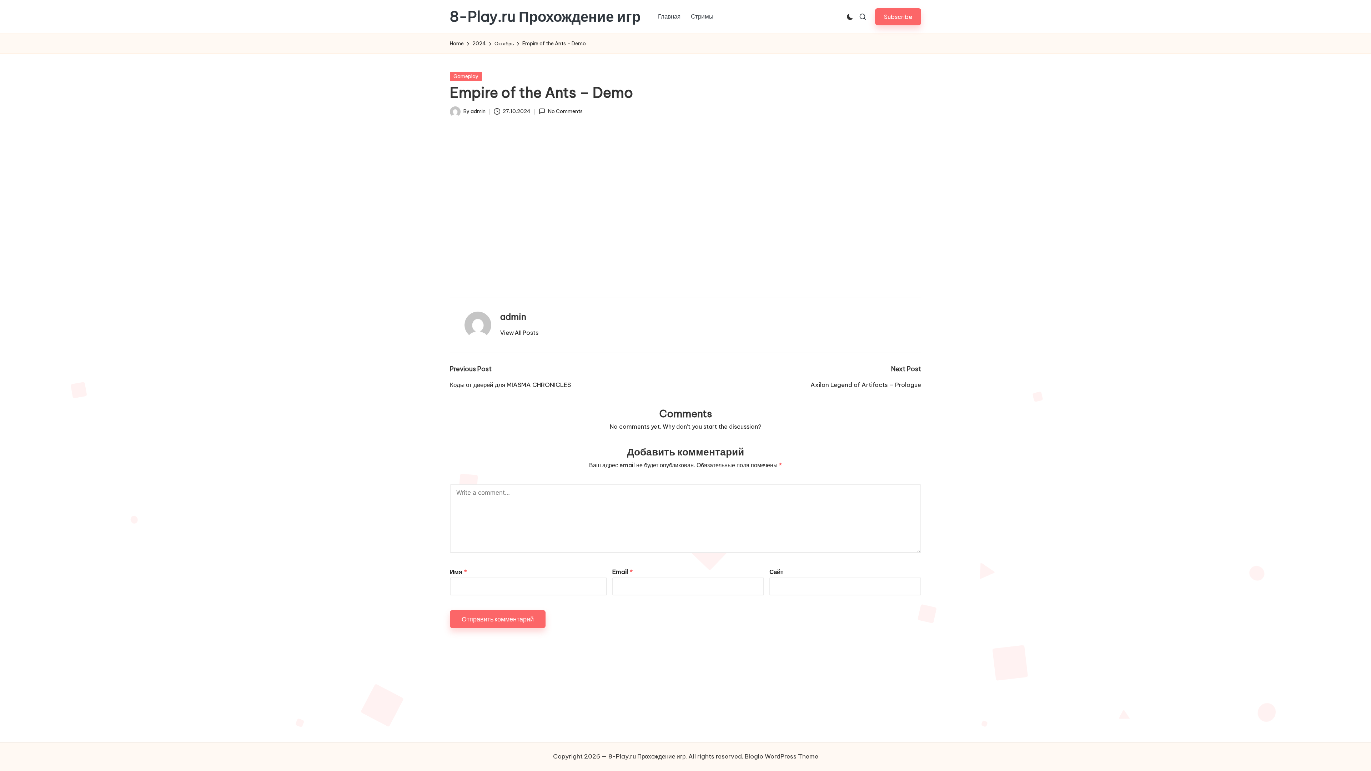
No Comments (565, 111)
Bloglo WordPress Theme (781, 756)
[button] (898, 16)
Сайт (776, 572)
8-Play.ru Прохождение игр (545, 17)
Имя (458, 572)
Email (622, 572)
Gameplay (465, 76)
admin (513, 316)
